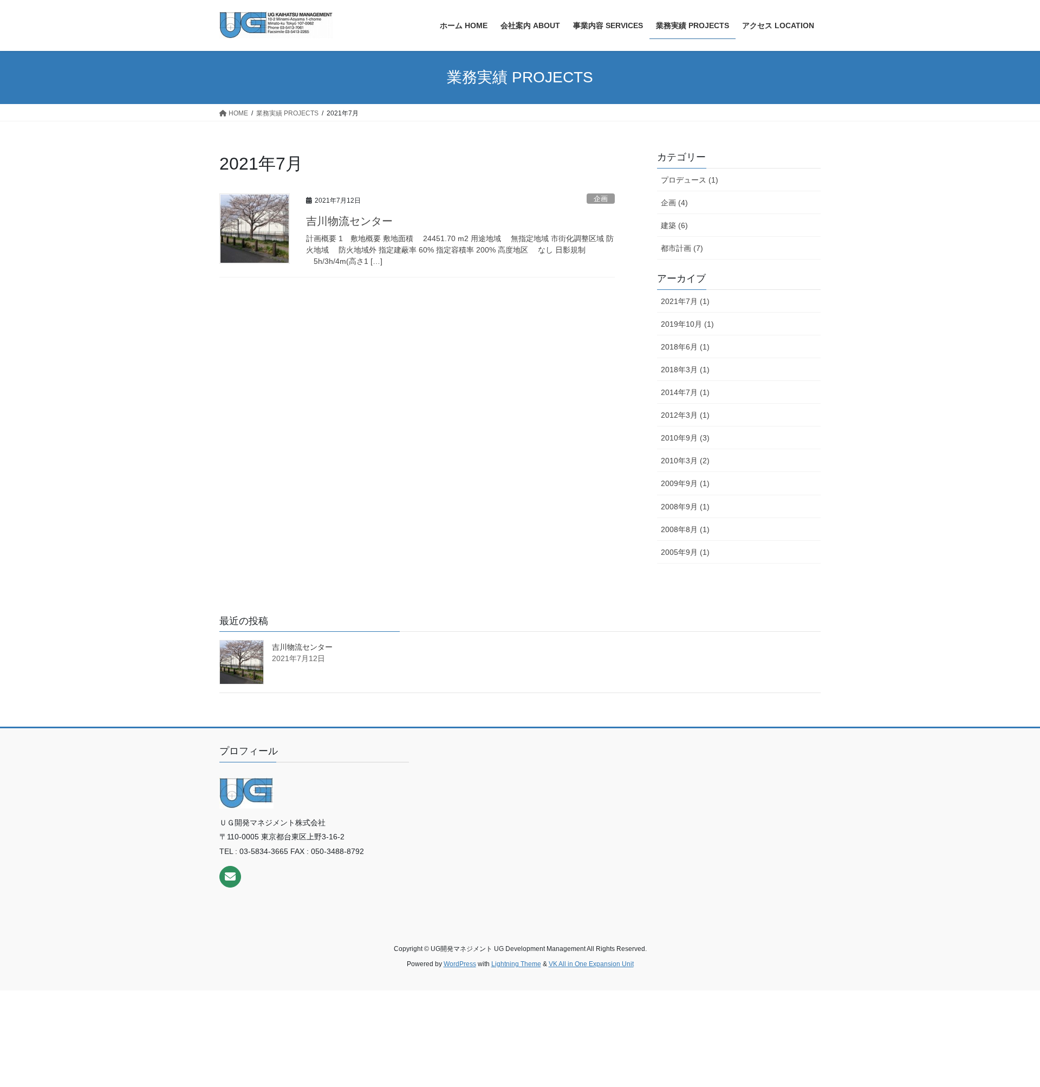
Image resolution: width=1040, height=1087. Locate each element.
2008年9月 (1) (685, 506)
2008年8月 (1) (685, 529)
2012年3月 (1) (685, 415)
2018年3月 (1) (685, 369)
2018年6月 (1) (685, 346)
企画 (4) (674, 202)
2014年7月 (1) (685, 392)
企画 (601, 199)
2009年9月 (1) (685, 483)
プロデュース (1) (689, 180)
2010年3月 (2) (685, 460)
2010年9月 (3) (685, 437)
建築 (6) (674, 225)
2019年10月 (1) (687, 324)
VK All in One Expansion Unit (591, 964)
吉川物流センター (349, 221)
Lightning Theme (516, 964)
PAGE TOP (1007, 1045)
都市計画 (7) (682, 248)
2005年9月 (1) (685, 552)
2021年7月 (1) (685, 301)
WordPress (460, 964)
